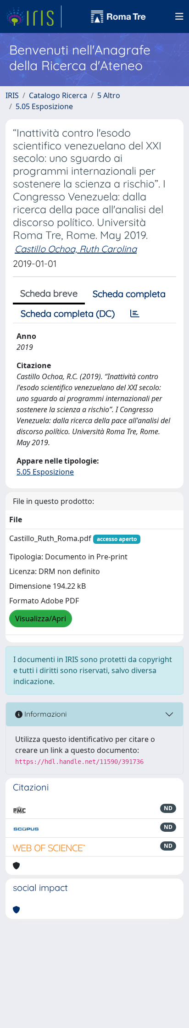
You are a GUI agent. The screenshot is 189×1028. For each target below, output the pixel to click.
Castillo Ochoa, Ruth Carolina (76, 248)
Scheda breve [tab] (49, 293)
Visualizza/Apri (40, 618)
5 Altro (108, 95)
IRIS (12, 95)
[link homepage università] (118, 17)
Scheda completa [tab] (129, 293)
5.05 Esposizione (44, 106)
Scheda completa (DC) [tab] (68, 313)
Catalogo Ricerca (58, 95)
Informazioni (44, 713)
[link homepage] (33, 17)
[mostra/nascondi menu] (179, 16)
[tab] (134, 313)
